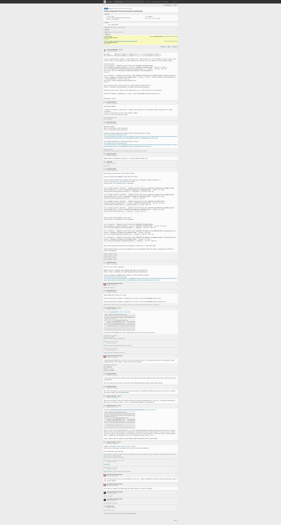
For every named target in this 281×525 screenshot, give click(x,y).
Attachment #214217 (108, 454)
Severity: (154, 18)
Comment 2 (109, 123)
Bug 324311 (111, 8)
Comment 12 (109, 406)
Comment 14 (109, 475)
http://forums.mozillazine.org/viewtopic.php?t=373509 (119, 181)
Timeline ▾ (174, 46)
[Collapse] (176, 50)
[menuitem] (148, 2)
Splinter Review (174, 36)
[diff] (128, 446)
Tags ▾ (169, 46)
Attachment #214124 (108, 338)
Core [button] (112, 16)
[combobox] (129, 2)
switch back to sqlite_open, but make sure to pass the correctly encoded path (120, 41)
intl (109, 165)
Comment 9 (109, 375)
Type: (147, 16)
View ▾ (175, 5)
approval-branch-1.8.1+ (158, 36)
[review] (133, 446)
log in (110, 513)
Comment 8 (109, 357)
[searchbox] (129, 2)
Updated (108, 163)
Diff (169, 36)
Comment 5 (109, 263)
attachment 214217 (115, 446)
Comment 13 (109, 443)
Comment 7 (109, 309)
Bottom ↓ (163, 46)
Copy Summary (167, 5)
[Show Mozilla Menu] (105, 2)
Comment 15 (109, 485)
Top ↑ (175, 520)
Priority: (146, 18)
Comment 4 (109, 170)
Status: (109, 24)
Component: (108, 17)
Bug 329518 (125, 392)
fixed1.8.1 (110, 367)
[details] (123, 446)
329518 (108, 464)
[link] (119, 322)
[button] (174, 2)
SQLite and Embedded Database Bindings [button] (120, 17)
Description (109, 51)
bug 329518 (135, 402)
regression (110, 149)
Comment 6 (109, 292)
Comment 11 (109, 397)
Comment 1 (109, 103)
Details (166, 36)
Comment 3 (109, 155)
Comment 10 (109, 387)
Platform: (109, 19)
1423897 (111, 496)
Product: (109, 16)
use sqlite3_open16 (108, 36)
